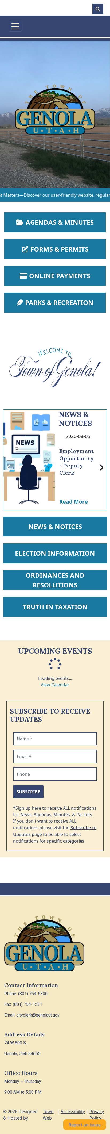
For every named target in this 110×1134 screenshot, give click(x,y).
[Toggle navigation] (15, 26)
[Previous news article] (8, 467)
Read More (73, 501)
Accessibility (73, 1111)
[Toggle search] (97, 9)
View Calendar (55, 685)
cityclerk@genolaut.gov (38, 1015)
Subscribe (28, 792)
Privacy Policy (96, 1115)
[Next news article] (101, 467)
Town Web (48, 1115)
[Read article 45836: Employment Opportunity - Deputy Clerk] (29, 460)
